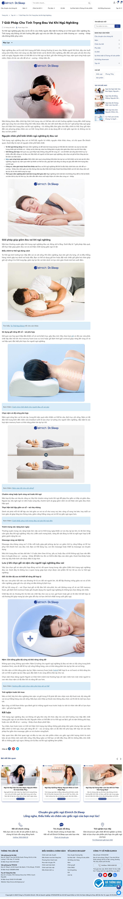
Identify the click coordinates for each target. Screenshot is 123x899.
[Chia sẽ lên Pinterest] (13, 748)
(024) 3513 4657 (14, 862)
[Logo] (15, 3)
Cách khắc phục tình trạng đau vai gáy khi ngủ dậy (32, 521)
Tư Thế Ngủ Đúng (18, 326)
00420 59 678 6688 (16, 879)
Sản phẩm (99, 78)
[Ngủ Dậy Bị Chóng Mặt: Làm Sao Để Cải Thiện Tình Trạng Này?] (99, 104)
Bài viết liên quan (8, 758)
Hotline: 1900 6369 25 (109, 865)
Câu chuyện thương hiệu (75, 855)
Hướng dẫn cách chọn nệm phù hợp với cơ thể (30, 686)
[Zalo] (115, 875)
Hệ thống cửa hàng (73, 860)
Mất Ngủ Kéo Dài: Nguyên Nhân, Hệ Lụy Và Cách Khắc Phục (111, 111)
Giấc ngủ (99, 74)
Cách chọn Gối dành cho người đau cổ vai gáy (30, 407)
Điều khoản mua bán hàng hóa (51, 857)
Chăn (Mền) (71, 867)
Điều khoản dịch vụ (48, 870)
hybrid (55, 670)
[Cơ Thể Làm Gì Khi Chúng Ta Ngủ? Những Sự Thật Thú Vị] (99, 118)
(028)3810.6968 (14, 869)
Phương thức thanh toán (49, 860)
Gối (69, 872)
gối (72, 336)
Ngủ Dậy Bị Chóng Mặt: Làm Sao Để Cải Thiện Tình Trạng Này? (113, 104)
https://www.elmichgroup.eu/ (16, 882)
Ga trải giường (72, 870)
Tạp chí (118, 8)
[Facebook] (100, 875)
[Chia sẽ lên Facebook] (9, 748)
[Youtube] (105, 875)
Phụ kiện (51, 8)
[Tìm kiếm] (89, 3)
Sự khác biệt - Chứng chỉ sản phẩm (78, 857)
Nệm (24, 8)
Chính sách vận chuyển (49, 855)
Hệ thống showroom (104, 8)
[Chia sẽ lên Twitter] (17, 748)
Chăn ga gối (71, 865)
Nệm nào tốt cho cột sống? (23, 488)
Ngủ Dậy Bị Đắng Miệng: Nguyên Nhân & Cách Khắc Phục (112, 97)
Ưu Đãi (63, 8)
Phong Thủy (110, 74)
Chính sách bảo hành (48, 865)
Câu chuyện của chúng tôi (9, 8)
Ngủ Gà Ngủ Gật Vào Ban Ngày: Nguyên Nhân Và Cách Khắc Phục (112, 90)
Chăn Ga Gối (37, 8)
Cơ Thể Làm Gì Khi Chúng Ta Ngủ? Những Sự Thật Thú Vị (112, 118)
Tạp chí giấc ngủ (101, 85)
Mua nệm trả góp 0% (48, 862)
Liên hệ (70, 875)
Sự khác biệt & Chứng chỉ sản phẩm (81, 8)
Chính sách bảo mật (48, 867)
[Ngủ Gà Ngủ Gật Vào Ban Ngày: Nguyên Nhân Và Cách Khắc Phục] (99, 90)
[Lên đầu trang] (119, 882)
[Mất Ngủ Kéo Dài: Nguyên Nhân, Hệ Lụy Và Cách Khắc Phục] (99, 111)
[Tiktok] (110, 875)
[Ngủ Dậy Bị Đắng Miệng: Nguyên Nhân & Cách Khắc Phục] (99, 97)
